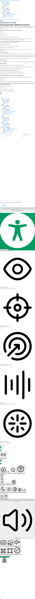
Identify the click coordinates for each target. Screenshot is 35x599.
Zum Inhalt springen (3, 555)
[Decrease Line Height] (0, 463)
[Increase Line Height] (0, 460)
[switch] (0, 289)
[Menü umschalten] (8, 2)
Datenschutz (4, 205)
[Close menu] (1, 93)
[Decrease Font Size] (0, 450)
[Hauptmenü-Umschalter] (1, 21)
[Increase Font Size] (0, 447)
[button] (6, 2)
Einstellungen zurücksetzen (4, 556)
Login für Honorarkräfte (5, 206)
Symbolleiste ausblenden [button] (4, 249)
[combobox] (17, 209)
